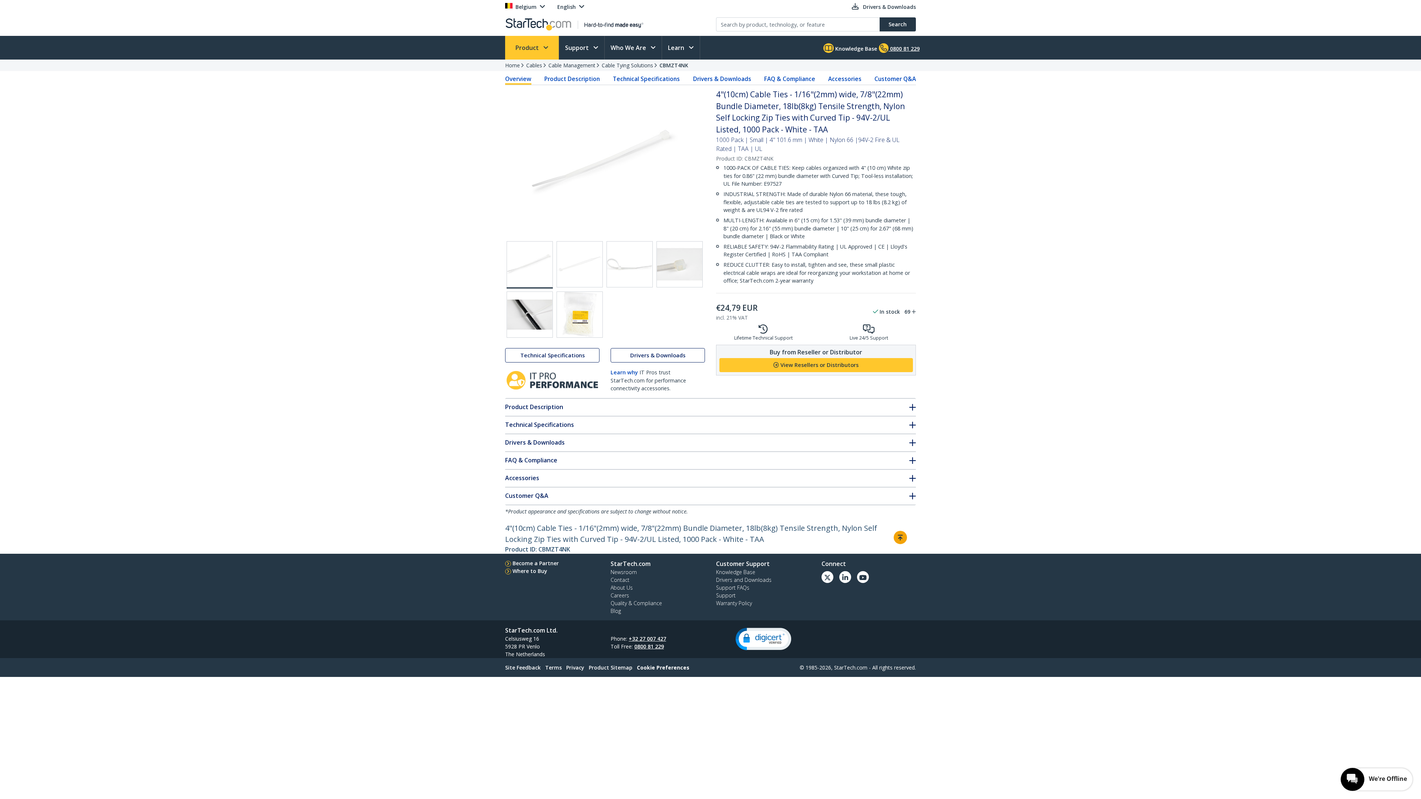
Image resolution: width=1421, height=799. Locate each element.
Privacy (575, 667)
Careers (620, 595)
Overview (518, 79)
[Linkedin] (845, 577)
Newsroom (624, 572)
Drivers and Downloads (744, 579)
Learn (677, 48)
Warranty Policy (734, 603)
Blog (616, 610)
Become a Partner (536, 563)
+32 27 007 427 (647, 638)
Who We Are (629, 48)
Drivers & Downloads (722, 79)
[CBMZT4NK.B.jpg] (580, 264)
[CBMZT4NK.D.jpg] (679, 264)
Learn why (624, 372)
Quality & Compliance (636, 603)
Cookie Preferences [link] (663, 667)
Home (512, 65)
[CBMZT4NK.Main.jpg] (530, 265)
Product (527, 48)
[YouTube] (863, 577)
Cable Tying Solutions (627, 65)
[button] (763, 639)
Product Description (572, 79)
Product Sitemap (610, 667)
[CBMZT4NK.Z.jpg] (580, 314)
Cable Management (571, 65)
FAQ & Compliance (789, 79)
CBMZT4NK (673, 65)
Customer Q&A (895, 79)
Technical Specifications (646, 79)
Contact (620, 579)
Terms (553, 667)
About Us (622, 587)
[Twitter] (827, 577)
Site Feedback (523, 667)
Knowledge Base (855, 48)
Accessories (844, 79)
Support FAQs (732, 587)
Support (577, 48)
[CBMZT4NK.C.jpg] (630, 264)
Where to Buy (530, 570)
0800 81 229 (649, 646)
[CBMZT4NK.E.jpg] (530, 314)
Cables (534, 65)
